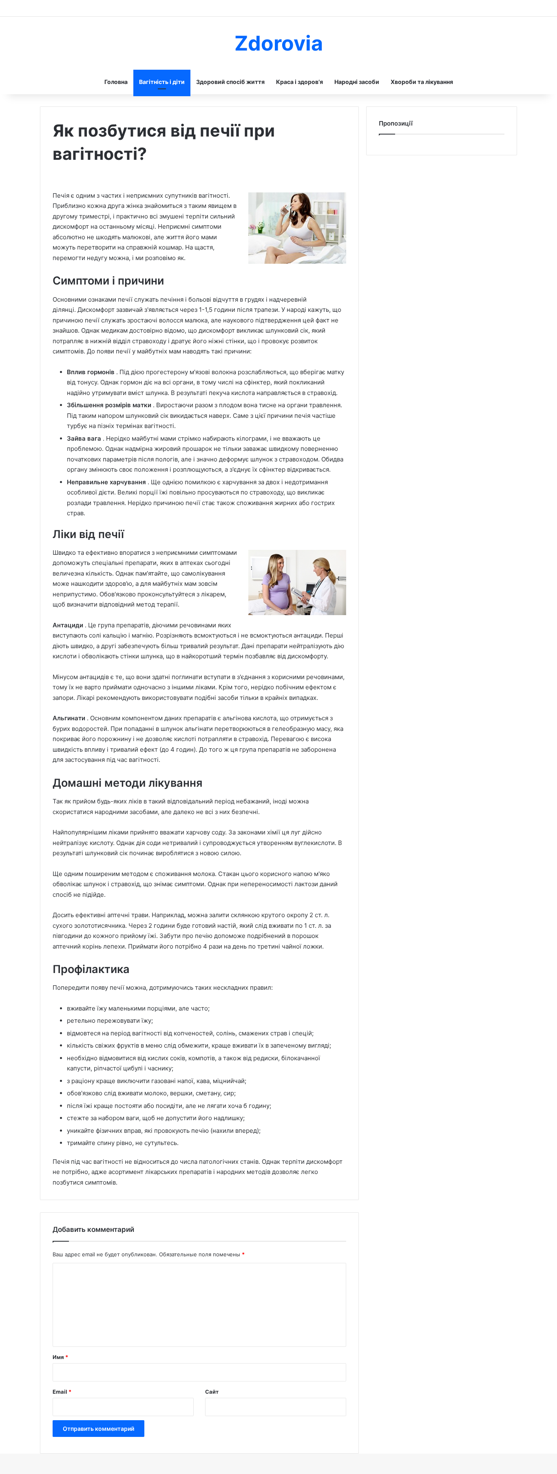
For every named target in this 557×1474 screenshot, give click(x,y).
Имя (60, 1357)
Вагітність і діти (162, 81)
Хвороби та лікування (422, 81)
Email (62, 1391)
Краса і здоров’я (299, 81)
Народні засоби (356, 81)
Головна (116, 81)
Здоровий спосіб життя (230, 81)
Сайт (212, 1391)
